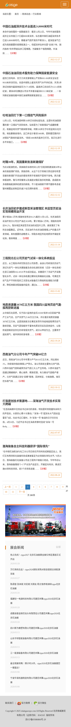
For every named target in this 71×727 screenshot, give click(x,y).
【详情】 (13, 53)
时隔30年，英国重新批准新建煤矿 (23, 161)
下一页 (22, 492)
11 (13, 492)
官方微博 (26, 703)
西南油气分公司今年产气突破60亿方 (25, 354)
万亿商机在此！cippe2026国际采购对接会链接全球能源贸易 (35, 571)
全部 (58, 547)
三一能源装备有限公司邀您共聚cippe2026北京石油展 (34, 653)
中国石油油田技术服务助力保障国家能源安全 (30, 73)
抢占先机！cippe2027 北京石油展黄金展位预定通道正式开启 (35, 557)
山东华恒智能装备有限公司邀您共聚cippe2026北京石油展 (35, 640)
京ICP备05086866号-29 (35, 719)
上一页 (7, 487)
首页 (17, 14)
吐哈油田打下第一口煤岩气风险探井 (25, 115)
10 (6, 492)
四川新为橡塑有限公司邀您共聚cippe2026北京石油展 (34, 628)
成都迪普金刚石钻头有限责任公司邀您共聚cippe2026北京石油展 (35, 615)
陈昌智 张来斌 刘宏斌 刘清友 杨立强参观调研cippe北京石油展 (35, 586)
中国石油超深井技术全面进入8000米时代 (27, 26)
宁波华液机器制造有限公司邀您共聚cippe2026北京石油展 (35, 680)
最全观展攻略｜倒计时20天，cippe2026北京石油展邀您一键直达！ (35, 665)
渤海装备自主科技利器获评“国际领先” (26, 446)
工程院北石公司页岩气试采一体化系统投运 (29, 258)
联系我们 (9, 703)
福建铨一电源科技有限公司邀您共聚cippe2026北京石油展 (35, 601)
